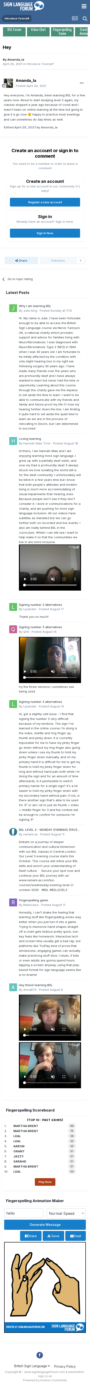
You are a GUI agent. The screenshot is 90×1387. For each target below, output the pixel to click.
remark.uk (30, 834)
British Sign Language (31, 1366)
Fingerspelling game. (34, 900)
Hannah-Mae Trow (37, 443)
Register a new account (45, 202)
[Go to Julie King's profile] (13, 308)
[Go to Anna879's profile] (13, 987)
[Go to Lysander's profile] (13, 607)
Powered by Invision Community (45, 1380)
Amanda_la (15, 59)
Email (77, 1236)
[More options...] (81, 83)
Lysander (29, 609)
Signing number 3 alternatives (40, 604)
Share (22, 260)
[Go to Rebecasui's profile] (13, 902)
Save (55, 1236)
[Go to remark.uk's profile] (13, 832)
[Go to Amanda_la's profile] (8, 83)
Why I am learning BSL (35, 306)
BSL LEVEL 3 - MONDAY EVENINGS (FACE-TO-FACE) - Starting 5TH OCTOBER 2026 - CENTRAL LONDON (49, 830)
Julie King (30, 310)
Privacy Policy (65, 1366)
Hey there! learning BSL (36, 985)
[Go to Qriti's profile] (13, 629)
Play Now (45, 1182)
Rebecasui (31, 905)
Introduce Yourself (40, 64)
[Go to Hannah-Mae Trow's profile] (13, 441)
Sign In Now (45, 233)
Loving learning (30, 439)
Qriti (26, 631)
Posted (31, 86)
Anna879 (29, 989)
